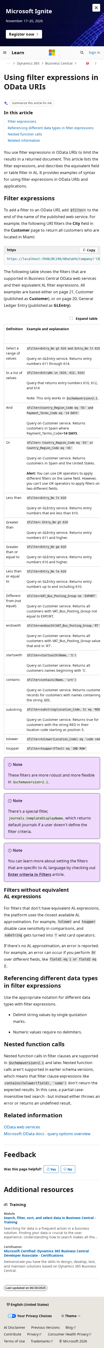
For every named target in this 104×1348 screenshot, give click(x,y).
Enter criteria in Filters (29, 874)
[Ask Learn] (88, 63)
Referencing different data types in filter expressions (51, 128)
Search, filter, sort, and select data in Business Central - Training (50, 1220)
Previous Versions (45, 1327)
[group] (52, 259)
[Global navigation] (5, 52)
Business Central (59, 63)
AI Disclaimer (14, 1327)
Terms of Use (14, 1341)
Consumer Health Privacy (68, 1334)
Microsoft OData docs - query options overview (47, 1133)
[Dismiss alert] (96, 8)
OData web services (22, 1127)
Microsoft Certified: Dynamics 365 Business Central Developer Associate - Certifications (46, 1253)
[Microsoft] (52, 52)
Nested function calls (25, 134)
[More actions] (96, 63)
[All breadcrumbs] (8, 63)
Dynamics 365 (28, 63)
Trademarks (40, 1341)
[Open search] (82, 52)
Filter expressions (22, 121)
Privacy (32, 1334)
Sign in (94, 52)
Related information (24, 140)
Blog (69, 1327)
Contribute (12, 1334)
